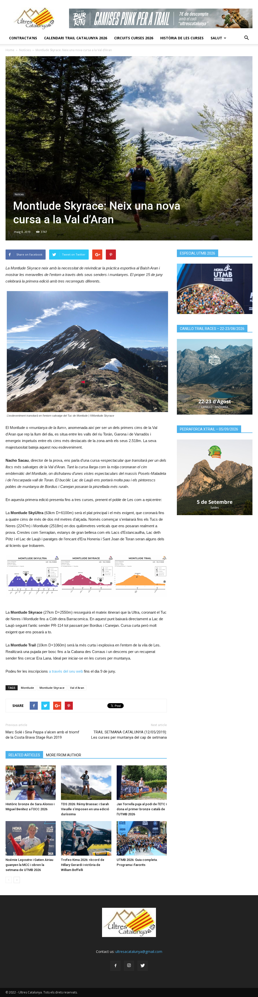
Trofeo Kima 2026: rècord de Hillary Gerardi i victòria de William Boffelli (82, 865)
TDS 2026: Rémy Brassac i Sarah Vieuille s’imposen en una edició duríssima (85, 809)
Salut (216, 38)
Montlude (27, 688)
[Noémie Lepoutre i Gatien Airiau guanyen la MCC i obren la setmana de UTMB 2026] (31, 838)
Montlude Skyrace (52, 688)
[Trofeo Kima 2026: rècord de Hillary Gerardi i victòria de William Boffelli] (86, 838)
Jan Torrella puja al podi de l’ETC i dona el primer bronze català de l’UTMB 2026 (142, 809)
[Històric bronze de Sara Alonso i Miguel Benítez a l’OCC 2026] (31, 782)
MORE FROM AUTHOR (63, 755)
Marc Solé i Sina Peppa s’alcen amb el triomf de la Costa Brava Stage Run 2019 (42, 735)
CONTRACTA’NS (23, 38)
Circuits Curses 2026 (133, 38)
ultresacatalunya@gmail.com (138, 951)
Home (10, 50)
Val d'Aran (77, 688)
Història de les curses (182, 38)
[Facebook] (115, 966)
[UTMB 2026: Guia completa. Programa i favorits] (142, 838)
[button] (246, 38)
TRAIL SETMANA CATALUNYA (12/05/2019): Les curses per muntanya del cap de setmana (129, 735)
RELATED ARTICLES (24, 755)
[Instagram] (129, 966)
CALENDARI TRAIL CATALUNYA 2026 (75, 38)
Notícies (25, 50)
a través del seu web (66, 671)
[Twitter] (143, 966)
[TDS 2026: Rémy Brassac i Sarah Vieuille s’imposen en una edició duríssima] (86, 782)
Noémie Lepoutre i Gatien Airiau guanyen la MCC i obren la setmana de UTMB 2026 (29, 865)
